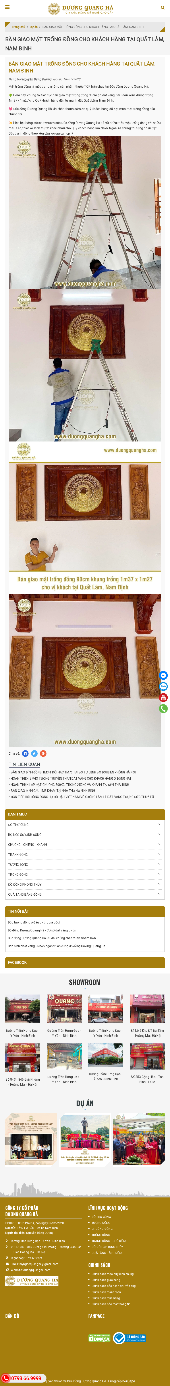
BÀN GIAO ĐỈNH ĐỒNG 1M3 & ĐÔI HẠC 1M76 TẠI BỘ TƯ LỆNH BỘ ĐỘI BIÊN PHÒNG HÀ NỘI (73, 772)
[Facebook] (163, 675)
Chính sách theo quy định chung (113, 1274)
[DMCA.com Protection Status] (99, 1338)
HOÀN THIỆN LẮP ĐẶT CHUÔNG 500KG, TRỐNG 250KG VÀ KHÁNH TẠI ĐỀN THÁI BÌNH (70, 784)
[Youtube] (163, 697)
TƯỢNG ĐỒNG (18, 864)
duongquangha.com (36, 1270)
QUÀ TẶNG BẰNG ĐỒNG (25, 894)
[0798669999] (163, 708)
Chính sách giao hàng (106, 1280)
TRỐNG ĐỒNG (18, 874)
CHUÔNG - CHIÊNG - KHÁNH (27, 844)
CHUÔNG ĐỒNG (102, 1228)
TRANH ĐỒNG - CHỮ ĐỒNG (109, 1241)
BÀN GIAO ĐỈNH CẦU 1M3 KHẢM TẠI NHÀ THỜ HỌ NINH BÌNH (53, 790)
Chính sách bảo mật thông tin (111, 1304)
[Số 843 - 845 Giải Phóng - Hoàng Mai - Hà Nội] (22, 1057)
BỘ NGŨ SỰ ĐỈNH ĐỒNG (24, 835)
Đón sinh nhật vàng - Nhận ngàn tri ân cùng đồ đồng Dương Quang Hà (56, 946)
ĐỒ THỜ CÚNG (18, 825)
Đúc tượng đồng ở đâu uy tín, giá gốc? (34, 922)
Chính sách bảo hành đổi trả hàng (114, 1286)
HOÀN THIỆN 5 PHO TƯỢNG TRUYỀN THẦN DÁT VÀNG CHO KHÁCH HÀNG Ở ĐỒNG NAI (71, 778)
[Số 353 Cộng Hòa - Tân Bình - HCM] (147, 1056)
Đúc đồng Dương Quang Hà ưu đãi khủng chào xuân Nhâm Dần (52, 938)
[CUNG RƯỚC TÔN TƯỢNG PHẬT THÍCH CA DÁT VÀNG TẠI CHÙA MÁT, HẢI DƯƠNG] (139, 1139)
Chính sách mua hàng (106, 1298)
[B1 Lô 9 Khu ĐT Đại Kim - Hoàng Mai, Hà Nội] (147, 1009)
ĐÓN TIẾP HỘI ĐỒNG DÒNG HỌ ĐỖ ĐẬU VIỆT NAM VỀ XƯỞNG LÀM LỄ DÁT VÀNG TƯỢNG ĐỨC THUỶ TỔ (82, 797)
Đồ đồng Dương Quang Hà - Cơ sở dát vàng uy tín (42, 930)
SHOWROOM (85, 982)
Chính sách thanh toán (106, 1292)
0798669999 (34, 1258)
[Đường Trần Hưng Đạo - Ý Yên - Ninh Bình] (22, 1009)
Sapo (131, 1381)
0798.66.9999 (26, 1378)
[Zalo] (163, 686)
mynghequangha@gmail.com (38, 1264)
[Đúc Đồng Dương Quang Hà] (80, 9)
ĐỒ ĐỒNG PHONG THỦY (25, 884)
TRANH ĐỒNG (18, 854)
